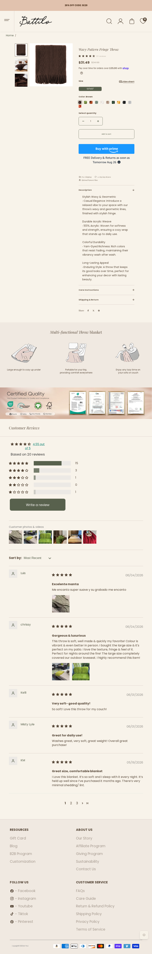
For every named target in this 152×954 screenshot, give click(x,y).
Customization (22, 861)
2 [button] (71, 803)
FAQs (80, 890)
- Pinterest (24, 921)
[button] (87, 56)
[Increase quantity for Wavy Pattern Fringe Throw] (98, 121)
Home (10, 35)
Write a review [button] (37, 505)
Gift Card (18, 838)
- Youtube (24, 906)
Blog (13, 846)
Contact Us (86, 869)
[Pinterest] (99, 310)
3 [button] (77, 803)
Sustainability (87, 861)
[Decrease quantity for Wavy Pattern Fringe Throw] (83, 121)
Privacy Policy (88, 921)
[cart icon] (131, 21)
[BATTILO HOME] (33, 21)
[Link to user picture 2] (81, 672)
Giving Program (89, 853)
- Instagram (25, 898)
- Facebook (25, 890)
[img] (62, 575)
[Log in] (120, 21)
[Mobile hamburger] (7, 21)
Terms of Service (90, 929)
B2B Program (21, 853)
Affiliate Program (90, 846)
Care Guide (86, 898)
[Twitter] (93, 310)
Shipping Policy (89, 913)
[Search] (109, 21)
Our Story (84, 838)
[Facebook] (88, 310)
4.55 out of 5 (35, 446)
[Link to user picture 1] (61, 604)
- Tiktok (21, 913)
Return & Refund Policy (95, 906)
